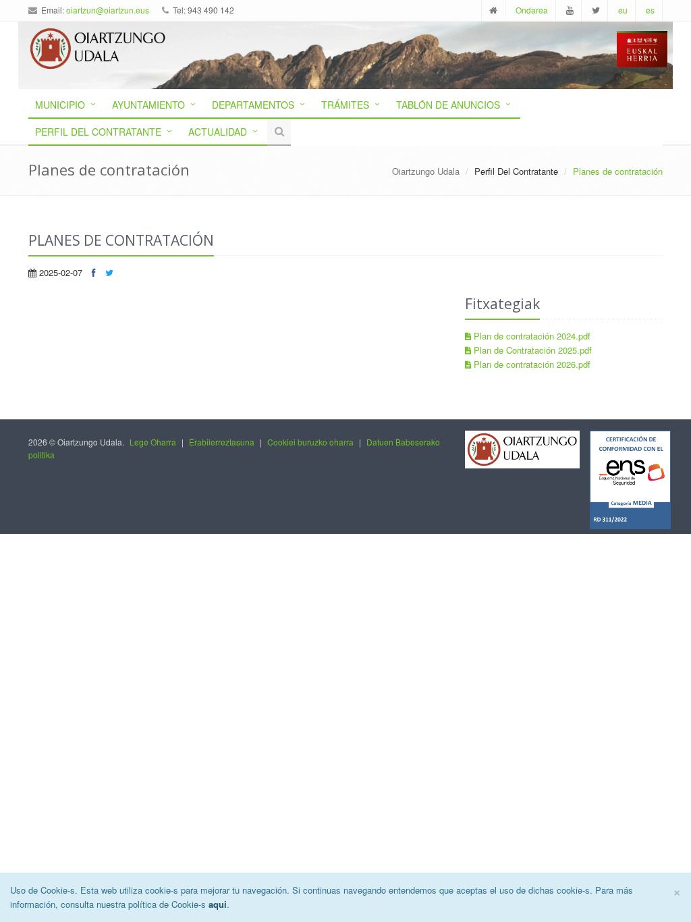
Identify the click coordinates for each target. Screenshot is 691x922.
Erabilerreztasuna (221, 442)
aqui (218, 904)
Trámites (345, 104)
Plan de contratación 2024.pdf (530, 335)
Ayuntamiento (148, 104)
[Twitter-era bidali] (109, 272)
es (650, 10)
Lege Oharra (153, 442)
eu (623, 10)
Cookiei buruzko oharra (310, 442)
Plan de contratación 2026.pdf (530, 364)
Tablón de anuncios (448, 104)
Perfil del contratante (98, 131)
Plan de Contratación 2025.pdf (531, 350)
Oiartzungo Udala (426, 171)
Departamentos (253, 104)
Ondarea (532, 10)
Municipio (60, 104)
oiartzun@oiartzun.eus (107, 10)
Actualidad (217, 131)
